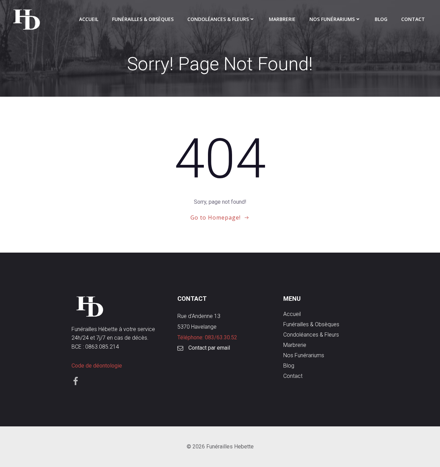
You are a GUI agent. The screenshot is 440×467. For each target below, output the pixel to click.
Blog (381, 19)
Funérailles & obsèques (143, 19)
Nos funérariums (332, 19)
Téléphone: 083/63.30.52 (207, 337)
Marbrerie (282, 19)
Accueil (88, 19)
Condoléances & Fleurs (218, 19)
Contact (413, 19)
